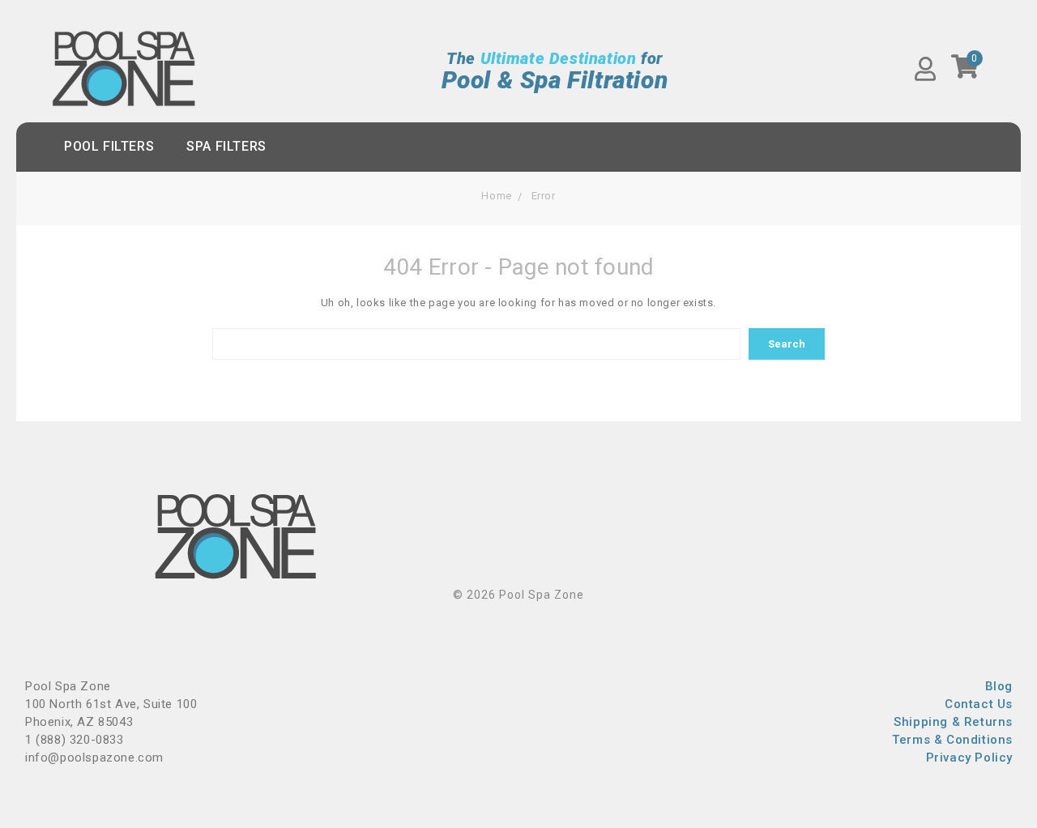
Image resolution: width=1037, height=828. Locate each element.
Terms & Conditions (952, 739)
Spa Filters (226, 146)
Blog (999, 686)
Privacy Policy (969, 757)
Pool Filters (109, 146)
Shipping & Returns (953, 722)
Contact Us (979, 704)
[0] (965, 72)
